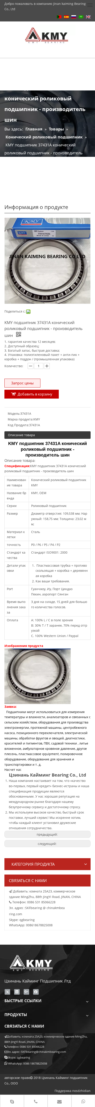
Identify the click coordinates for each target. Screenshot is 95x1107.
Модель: (14, 413)
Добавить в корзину (35, 394)
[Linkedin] (17, 992)
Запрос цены (22, 383)
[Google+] (26, 992)
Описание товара (21, 435)
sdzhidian (83, 1091)
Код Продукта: (18, 425)
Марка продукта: (20, 419)
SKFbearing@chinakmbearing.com (43, 1052)
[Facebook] (36, 992)
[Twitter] (7, 992)
